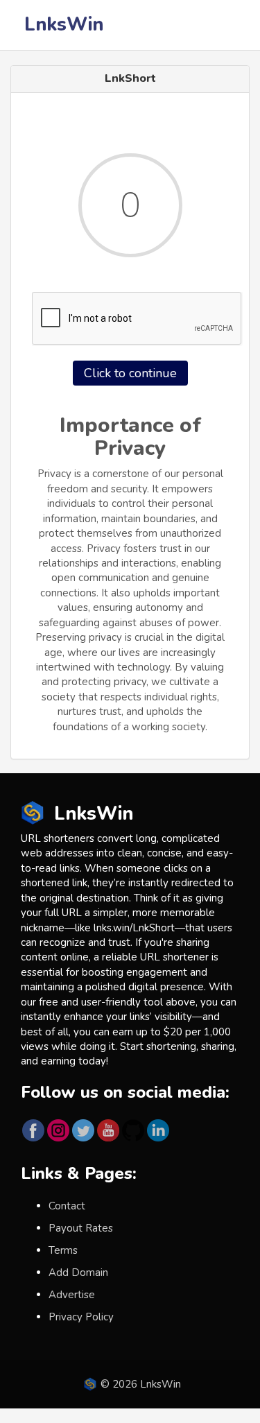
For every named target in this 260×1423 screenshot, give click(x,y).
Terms (63, 1250)
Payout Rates (81, 1228)
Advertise (72, 1295)
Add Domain (78, 1272)
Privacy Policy (81, 1317)
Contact (67, 1206)
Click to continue (130, 373)
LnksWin (63, 24)
